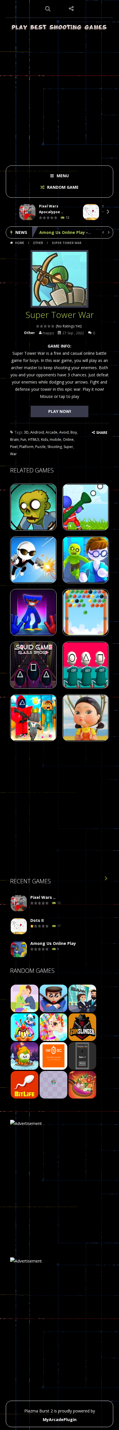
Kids (44, 439)
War (13, 453)
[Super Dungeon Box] (82, 1055)
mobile (55, 439)
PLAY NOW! (59, 411)
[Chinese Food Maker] (82, 1084)
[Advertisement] (59, 96)
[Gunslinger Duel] (82, 1026)
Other (38, 243)
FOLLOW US (71, 8)
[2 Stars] (42, 326)
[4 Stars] (49, 326)
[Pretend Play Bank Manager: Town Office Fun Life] (82, 998)
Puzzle (40, 446)
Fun (23, 439)
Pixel (14, 446)
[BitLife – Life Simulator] (24, 1084)
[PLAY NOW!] (27, 212)
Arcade (51, 432)
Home (19, 243)
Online (68, 439)
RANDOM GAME (62, 187)
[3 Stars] (45, 326)
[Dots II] (19, 926)
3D (26, 432)
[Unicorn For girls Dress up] (53, 1026)
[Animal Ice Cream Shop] (24, 1026)
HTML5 (33, 439)
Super (68, 446)
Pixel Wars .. (42, 897)
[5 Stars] (53, 326)
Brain (14, 439)
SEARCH (48, 8)
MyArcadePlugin (60, 1419)
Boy (73, 432)
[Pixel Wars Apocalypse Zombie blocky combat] (19, 903)
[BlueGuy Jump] (53, 1084)
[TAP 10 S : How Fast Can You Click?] (53, 1055)
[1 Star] (38, 326)
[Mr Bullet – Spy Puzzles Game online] (53, 998)
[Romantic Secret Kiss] (24, 998)
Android (37, 432)
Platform (26, 446)
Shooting (54, 446)
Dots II (37, 920)
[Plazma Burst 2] (59, 27)
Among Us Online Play (62, 232)
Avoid (64, 432)
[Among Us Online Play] (19, 949)
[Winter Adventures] (24, 1055)
